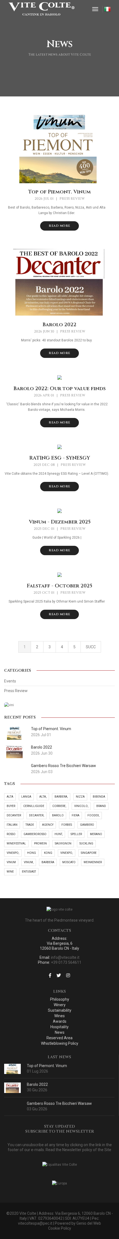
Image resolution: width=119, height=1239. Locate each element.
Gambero (87, 824)
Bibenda (99, 796)
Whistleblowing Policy (59, 1043)
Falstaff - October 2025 (59, 586)
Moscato (69, 862)
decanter (14, 815)
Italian (12, 824)
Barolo (58, 815)
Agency (47, 824)
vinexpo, (66, 852)
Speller (76, 834)
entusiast (29, 871)
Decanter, (36, 815)
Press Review (72, 198)
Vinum (11, 862)
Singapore (89, 852)
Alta (10, 796)
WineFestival (16, 843)
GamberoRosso (35, 834)
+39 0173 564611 (66, 962)
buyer (11, 806)
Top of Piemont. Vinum (59, 192)
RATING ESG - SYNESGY (59, 458)
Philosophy (59, 999)
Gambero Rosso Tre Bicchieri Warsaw (59, 1103)
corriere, (59, 806)
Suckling (86, 843)
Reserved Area (59, 1038)
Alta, (42, 796)
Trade (29, 824)
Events (10, 681)
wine (10, 871)
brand (101, 806)
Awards (59, 1021)
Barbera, (61, 796)
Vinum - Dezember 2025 (59, 522)
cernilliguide (33, 806)
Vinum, (28, 862)
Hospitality (59, 1027)
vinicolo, (81, 806)
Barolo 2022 (59, 325)
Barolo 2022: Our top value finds (60, 388)
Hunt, (59, 834)
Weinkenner (93, 862)
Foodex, (93, 815)
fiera (75, 815)
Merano (96, 834)
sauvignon (63, 843)
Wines (59, 1016)
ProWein (40, 843)
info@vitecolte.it (65, 957)
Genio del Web (88, 1223)
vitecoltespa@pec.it (35, 1223)
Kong (48, 852)
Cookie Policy (59, 1228)
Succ (91, 647)
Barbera (48, 862)
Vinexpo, (13, 852)
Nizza (80, 796)
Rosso (11, 834)
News (59, 1032)
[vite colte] (41, 9)
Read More (59, 226)
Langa (26, 796)
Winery (60, 1005)
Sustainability (59, 1010)
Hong (31, 852)
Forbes (66, 824)
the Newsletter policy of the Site (83, 1150)
